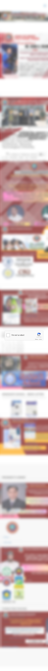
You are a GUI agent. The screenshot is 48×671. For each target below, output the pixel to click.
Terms (40, 339)
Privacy (36, 339)
